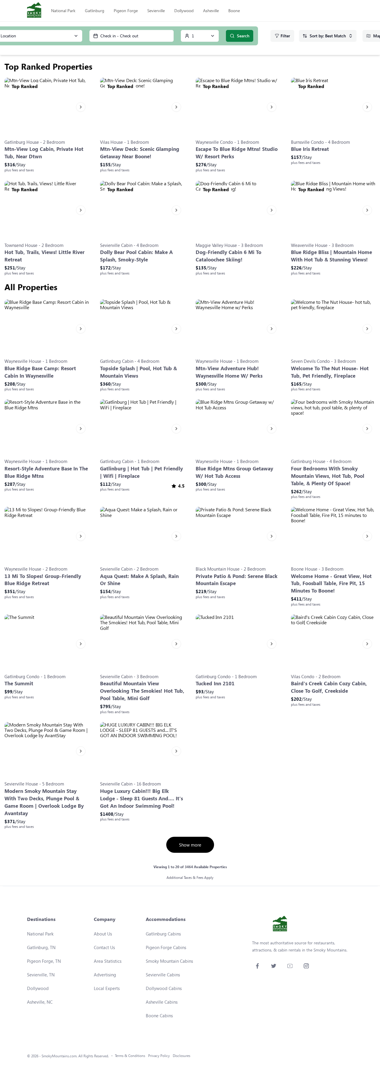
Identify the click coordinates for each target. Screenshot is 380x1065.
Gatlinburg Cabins (163, 934)
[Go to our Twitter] (273, 966)
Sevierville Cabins (163, 975)
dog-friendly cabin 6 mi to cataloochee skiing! (228, 256)
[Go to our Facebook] (257, 966)
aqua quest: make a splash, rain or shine (139, 580)
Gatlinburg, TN (41, 947)
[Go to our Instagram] (306, 966)
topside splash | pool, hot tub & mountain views (138, 372)
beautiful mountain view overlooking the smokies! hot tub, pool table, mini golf (142, 691)
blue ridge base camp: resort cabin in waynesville (40, 372)
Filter (285, 36)
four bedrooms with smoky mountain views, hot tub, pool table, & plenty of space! (327, 476)
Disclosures (181, 1055)
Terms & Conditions (130, 1055)
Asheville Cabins (162, 1002)
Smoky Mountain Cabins (169, 961)
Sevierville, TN (41, 975)
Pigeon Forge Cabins (166, 947)
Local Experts (107, 988)
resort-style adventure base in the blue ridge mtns (46, 472)
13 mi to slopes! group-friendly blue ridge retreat (42, 580)
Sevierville (156, 10)
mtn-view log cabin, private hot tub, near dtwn (43, 153)
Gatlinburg (94, 10)
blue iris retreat (310, 149)
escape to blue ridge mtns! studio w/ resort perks (237, 153)
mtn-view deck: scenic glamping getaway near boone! (139, 153)
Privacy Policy (159, 1055)
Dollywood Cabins (164, 988)
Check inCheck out (119, 36)
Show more (190, 845)
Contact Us (104, 947)
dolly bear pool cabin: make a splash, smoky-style (136, 256)
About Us (103, 934)
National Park (63, 10)
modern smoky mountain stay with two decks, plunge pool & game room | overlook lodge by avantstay (44, 802)
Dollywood (184, 10)
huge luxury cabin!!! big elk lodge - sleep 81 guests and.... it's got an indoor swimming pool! (141, 798)
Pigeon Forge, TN (44, 961)
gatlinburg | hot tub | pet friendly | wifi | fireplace (141, 472)
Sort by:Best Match (328, 36)
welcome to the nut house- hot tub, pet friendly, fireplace (330, 372)
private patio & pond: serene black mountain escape (237, 580)
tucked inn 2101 (215, 683)
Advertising (105, 975)
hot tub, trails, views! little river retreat (44, 256)
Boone (234, 10)
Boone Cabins (159, 1015)
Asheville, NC (40, 1002)
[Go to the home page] (34, 10)
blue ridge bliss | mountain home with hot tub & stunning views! (331, 256)
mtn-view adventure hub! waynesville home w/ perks (229, 372)
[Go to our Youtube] (290, 966)
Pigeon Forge (126, 10)
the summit (18, 683)
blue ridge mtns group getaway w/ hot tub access (234, 472)
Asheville (211, 10)
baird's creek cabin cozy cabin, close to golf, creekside (329, 687)
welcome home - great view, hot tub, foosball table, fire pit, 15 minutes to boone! (331, 583)
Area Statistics (107, 961)
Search (243, 36)
